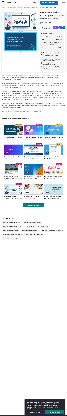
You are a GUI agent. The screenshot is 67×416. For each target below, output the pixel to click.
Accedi (35, 2)
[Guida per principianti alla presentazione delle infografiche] (53, 130)
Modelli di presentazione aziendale (34, 234)
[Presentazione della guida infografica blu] (53, 150)
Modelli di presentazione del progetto (37, 226)
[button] (46, 27)
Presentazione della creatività (53, 176)
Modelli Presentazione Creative (32, 222)
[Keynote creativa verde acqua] (13, 169)
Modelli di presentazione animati (30, 230)
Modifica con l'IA (60, 27)
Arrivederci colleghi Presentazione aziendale (13, 137)
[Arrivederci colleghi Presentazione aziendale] (13, 130)
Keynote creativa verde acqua (13, 176)
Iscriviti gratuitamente (49, 2)
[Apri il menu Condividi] (62, 22)
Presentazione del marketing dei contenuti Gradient (33, 157)
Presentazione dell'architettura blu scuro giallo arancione (33, 176)
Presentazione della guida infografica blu (53, 157)
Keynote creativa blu (10, 196)
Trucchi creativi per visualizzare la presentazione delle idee (33, 137)
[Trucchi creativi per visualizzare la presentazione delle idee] (33, 130)
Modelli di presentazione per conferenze (14, 238)
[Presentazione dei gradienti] (13, 150)
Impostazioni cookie (36, 412)
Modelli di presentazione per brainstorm (13, 226)
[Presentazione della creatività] (53, 169)
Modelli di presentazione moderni (12, 222)
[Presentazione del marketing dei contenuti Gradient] (33, 150)
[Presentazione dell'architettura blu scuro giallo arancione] (33, 169)
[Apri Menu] (63, 2)
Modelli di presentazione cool (11, 230)
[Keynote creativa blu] (13, 189)
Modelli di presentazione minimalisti (12, 234)
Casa (3, 7)
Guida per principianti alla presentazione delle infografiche (53, 137)
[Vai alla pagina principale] (9, 2)
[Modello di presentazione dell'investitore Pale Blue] (53, 189)
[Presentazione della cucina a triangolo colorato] (33, 189)
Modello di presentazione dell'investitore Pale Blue (53, 196)
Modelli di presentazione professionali (52, 230)
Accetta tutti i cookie (54, 412)
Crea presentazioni (11, 7)
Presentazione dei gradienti (12, 157)
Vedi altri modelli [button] (33, 205)
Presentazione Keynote (38, 7)
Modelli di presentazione (24, 7)
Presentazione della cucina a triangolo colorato (33, 196)
